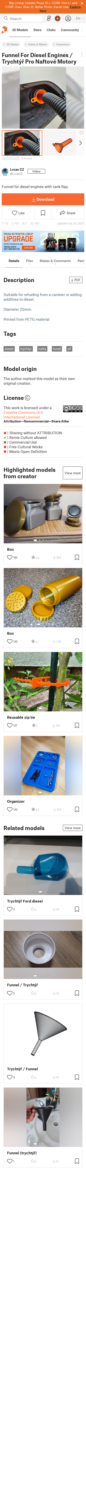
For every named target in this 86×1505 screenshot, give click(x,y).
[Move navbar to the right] (81, 30)
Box (10, 549)
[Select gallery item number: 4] (47, 540)
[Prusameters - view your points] (57, 18)
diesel (9, 349)
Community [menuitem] (70, 30)
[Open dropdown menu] (82, 54)
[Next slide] (80, 143)
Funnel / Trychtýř (22, 985)
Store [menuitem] (37, 30)
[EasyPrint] (49, 18)
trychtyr (26, 349)
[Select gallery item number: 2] (40, 540)
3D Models (12, 44)
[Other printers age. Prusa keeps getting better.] (43, 241)
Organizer (16, 801)
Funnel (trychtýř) (22, 1153)
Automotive (62, 44)
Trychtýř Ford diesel (25, 901)
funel (57, 349)
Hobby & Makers (37, 44)
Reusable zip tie (21, 717)
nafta (42, 349)
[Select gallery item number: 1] (35, 540)
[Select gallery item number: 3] (43, 540)
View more (73, 473)
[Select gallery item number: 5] (50, 540)
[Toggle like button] (9, 557)
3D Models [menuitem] (20, 30)
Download (45, 199)
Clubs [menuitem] (51, 30)
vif (69, 349)
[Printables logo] (4, 30)
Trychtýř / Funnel (22, 1069)
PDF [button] (77, 280)
